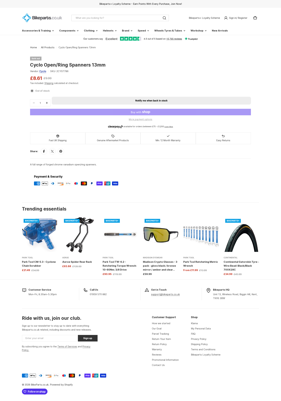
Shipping (48, 83)
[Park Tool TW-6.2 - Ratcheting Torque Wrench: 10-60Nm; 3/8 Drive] (120, 235)
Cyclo (42, 71)
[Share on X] (52, 151)
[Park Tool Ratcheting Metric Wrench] (201, 235)
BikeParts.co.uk (40, 384)
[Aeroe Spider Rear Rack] (80, 235)
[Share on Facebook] (44, 151)
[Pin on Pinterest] (61, 151)
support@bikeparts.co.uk (165, 294)
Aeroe (65, 257)
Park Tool (27, 257)
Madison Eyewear (152, 257)
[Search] (164, 18)
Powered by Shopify (61, 384)
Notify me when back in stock (151, 100)
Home (33, 47)
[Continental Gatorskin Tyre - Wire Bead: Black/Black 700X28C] (241, 235)
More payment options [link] (140, 119)
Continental (231, 257)
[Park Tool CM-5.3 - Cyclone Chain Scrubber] (39, 235)
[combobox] (120, 18)
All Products (47, 47)
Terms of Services (67, 346)
